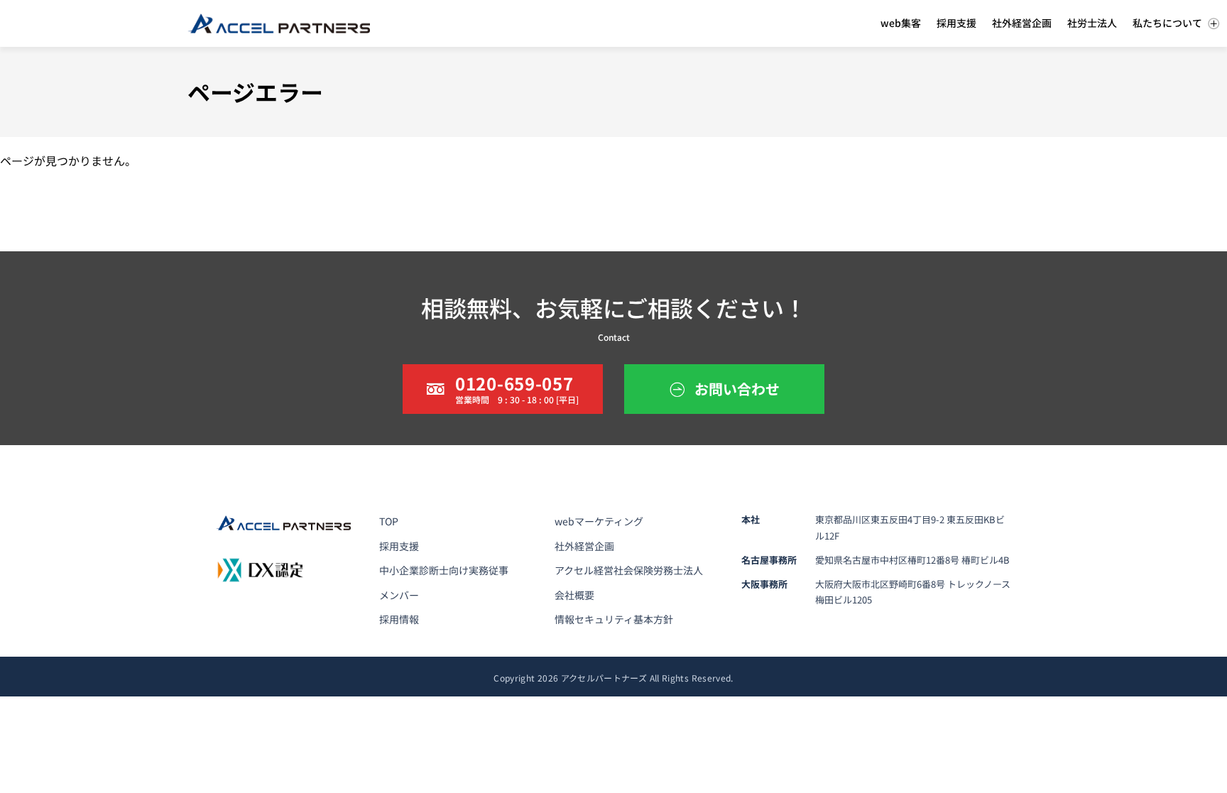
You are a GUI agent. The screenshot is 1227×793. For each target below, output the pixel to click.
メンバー (399, 595)
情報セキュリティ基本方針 (614, 619)
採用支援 (399, 546)
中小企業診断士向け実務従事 (443, 570)
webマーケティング (599, 521)
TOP (388, 521)
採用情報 (399, 619)
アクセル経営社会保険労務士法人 (629, 570)
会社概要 (574, 595)
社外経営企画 (584, 546)
